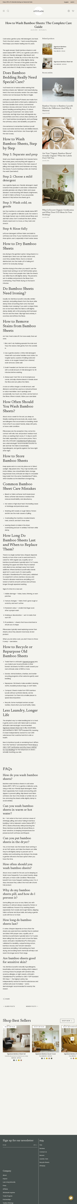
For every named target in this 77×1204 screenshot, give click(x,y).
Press (4, 1186)
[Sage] (16, 1060)
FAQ (41, 1145)
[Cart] (73, 11)
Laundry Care (44, 1159)
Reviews (42, 1148)
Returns (42, 1155)
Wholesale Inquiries (9, 1192)
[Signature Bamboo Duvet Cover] (45, 1038)
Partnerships (7, 1199)
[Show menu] (4, 11)
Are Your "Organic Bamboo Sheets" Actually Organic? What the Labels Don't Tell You (57, 156)
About (5, 1175)
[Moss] (51, 1058)
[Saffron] (19, 1060)
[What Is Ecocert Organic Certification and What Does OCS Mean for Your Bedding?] (58, 185)
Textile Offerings (8, 1203)
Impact (5, 1179)
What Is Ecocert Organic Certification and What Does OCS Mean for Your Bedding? (58, 212)
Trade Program (7, 1196)
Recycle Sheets (44, 1162)
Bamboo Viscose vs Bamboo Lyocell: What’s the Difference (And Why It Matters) (57, 108)
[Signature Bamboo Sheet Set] (16, 1038)
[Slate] (14, 1060)
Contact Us (43, 1152)
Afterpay (42, 1166)
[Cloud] (11, 1060)
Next (72, 1039)
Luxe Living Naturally (9, 1182)
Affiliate (5, 1189)
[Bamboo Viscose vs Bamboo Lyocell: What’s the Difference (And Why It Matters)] (58, 90)
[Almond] (21, 1060)
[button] (71, 1198)
